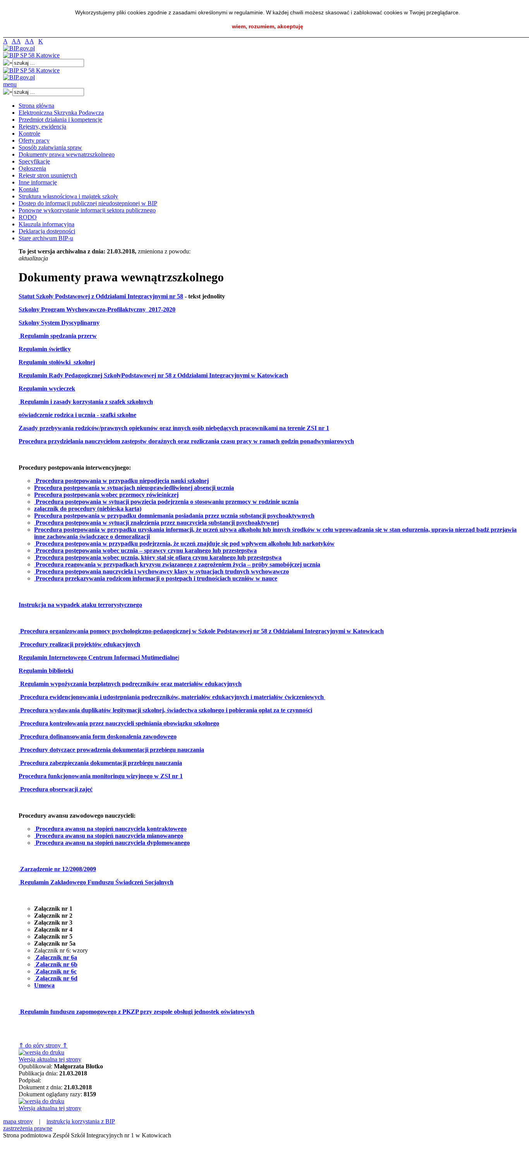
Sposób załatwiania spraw (50, 147)
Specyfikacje (34, 161)
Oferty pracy (34, 140)
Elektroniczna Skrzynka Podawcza (61, 112)
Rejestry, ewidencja (42, 126)
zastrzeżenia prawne (27, 1128)
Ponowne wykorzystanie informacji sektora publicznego (87, 210)
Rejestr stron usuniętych (48, 175)
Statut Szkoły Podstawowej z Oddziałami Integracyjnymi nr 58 (101, 296)
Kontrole (29, 133)
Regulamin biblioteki (46, 670)
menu (10, 84)
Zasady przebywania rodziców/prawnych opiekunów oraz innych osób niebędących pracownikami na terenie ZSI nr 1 (174, 428)
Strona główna (36, 105)
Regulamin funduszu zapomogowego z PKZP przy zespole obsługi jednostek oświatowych (137, 1011)
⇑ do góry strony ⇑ (43, 1045)
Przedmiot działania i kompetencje (60, 119)
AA (16, 41)
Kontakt (28, 189)
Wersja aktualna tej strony (50, 1059)
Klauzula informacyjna (46, 224)
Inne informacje (38, 182)
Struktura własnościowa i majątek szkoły (68, 196)
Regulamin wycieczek (47, 388)
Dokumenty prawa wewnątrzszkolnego (67, 154)
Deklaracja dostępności (47, 231)
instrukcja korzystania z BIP (80, 1121)
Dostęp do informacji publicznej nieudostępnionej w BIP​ (88, 203)
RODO (28, 217)
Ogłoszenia (32, 168)
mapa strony (18, 1121)
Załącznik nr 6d (55, 978)
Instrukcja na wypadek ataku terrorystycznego (80, 604)
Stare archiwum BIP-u (46, 238)
